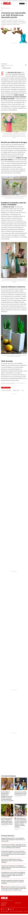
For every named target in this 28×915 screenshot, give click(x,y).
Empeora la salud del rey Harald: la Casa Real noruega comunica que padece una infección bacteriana (12, 882)
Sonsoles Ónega (15, 0)
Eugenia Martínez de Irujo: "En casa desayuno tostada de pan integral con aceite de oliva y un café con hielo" (13, 839)
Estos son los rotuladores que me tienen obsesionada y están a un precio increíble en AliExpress (12, 860)
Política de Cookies (16, 911)
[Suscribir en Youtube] (11, 909)
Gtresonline (4, 63)
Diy (23, 390)
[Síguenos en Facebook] (4, 909)
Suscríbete (22, 3)
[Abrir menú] (1, 3)
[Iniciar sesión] (26, 3)
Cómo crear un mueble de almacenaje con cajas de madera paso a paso (21, 793)
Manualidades (6, 390)
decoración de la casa (14, 72)
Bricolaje (16, 390)
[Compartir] (25, 65)
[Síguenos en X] (6, 909)
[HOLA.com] (7, 3)
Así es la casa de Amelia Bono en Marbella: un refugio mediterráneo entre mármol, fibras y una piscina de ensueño (7, 821)
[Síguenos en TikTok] (8, 909)
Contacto (3, 905)
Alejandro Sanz (21, 0)
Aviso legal (5, 911)
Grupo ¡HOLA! (18, 902)
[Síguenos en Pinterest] (13, 909)
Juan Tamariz (9, 0)
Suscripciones (4, 902)
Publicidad (3, 904)
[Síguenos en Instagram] (1, 909)
